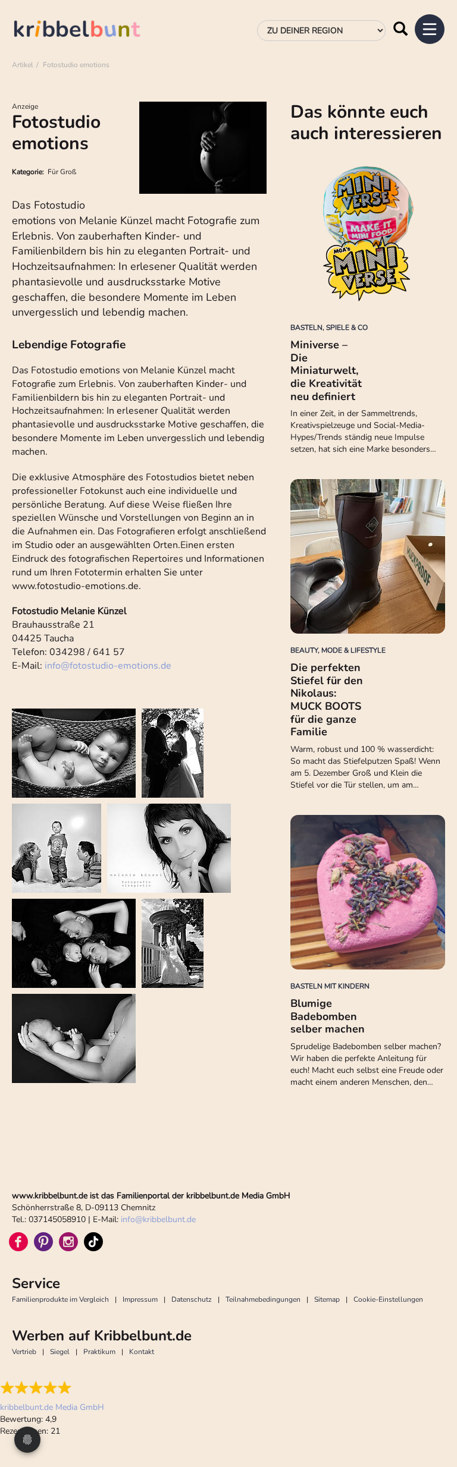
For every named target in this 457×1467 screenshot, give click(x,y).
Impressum (140, 1299)
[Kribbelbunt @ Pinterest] (43, 1241)
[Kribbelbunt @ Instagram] (68, 1241)
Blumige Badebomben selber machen (327, 1016)
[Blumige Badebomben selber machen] (367, 892)
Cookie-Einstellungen (388, 1299)
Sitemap (327, 1299)
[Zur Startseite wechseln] (89, 30)
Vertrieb (24, 1351)
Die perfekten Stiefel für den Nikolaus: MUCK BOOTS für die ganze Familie (326, 699)
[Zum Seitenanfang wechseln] (433, 1413)
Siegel (60, 1351)
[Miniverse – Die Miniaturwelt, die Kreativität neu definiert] (367, 233)
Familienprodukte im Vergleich (60, 1299)
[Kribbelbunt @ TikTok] (93, 1241)
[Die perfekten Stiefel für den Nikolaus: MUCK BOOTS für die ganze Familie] (367, 556)
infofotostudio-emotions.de (108, 665)
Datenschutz (191, 1299)
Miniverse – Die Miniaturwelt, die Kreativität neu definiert (326, 370)
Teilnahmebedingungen (263, 1299)
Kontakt (141, 1351)
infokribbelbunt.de (158, 1219)
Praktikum (99, 1351)
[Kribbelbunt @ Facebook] (18, 1241)
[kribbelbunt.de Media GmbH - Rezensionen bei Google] (52, 1388)
